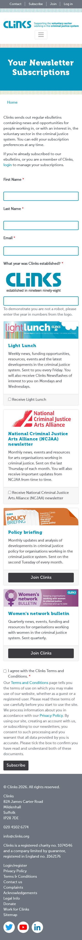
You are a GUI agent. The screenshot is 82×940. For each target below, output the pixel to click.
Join (53, 4)
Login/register (15, 866)
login (7, 165)
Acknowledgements (20, 893)
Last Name (12, 209)
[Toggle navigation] (41, 34)
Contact (15, 4)
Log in (68, 4)
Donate (9, 904)
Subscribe (36, 4)
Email (8, 238)
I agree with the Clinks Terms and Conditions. (36, 673)
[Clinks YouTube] (24, 927)
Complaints (13, 888)
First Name (12, 180)
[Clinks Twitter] (9, 927)
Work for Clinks (16, 909)
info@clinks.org (16, 836)
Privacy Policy (51, 716)
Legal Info (11, 899)
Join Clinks (41, 578)
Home (12, 103)
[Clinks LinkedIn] (37, 927)
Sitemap (10, 915)
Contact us (12, 882)
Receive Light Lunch (29, 400)
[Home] (41, 24)
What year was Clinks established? (32, 264)
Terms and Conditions (29, 683)
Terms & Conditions (20, 877)
